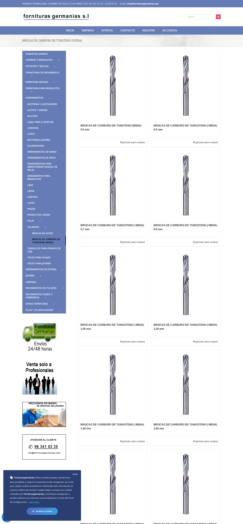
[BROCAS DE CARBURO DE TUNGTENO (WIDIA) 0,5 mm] (112, 85)
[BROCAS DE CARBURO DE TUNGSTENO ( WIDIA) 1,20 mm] (186, 285)
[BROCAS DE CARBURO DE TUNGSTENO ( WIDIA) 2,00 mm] (186, 484)
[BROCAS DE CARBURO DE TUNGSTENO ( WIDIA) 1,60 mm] (186, 384)
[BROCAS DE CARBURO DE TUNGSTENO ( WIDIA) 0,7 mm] (112, 185)
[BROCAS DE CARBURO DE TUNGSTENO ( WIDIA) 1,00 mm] (112, 285)
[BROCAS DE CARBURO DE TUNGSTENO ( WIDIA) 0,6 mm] (186, 85)
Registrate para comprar (132, 142)
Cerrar (75, 474)
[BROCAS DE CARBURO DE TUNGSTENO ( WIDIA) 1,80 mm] (112, 484)
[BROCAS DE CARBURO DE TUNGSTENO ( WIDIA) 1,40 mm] (112, 384)
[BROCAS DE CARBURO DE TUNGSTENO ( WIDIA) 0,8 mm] (186, 185)
